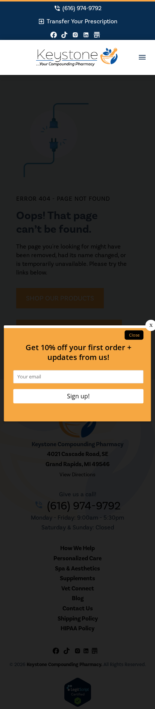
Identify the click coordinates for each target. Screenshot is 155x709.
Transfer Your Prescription (77, 21)
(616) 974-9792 (78, 8)
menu (142, 57)
